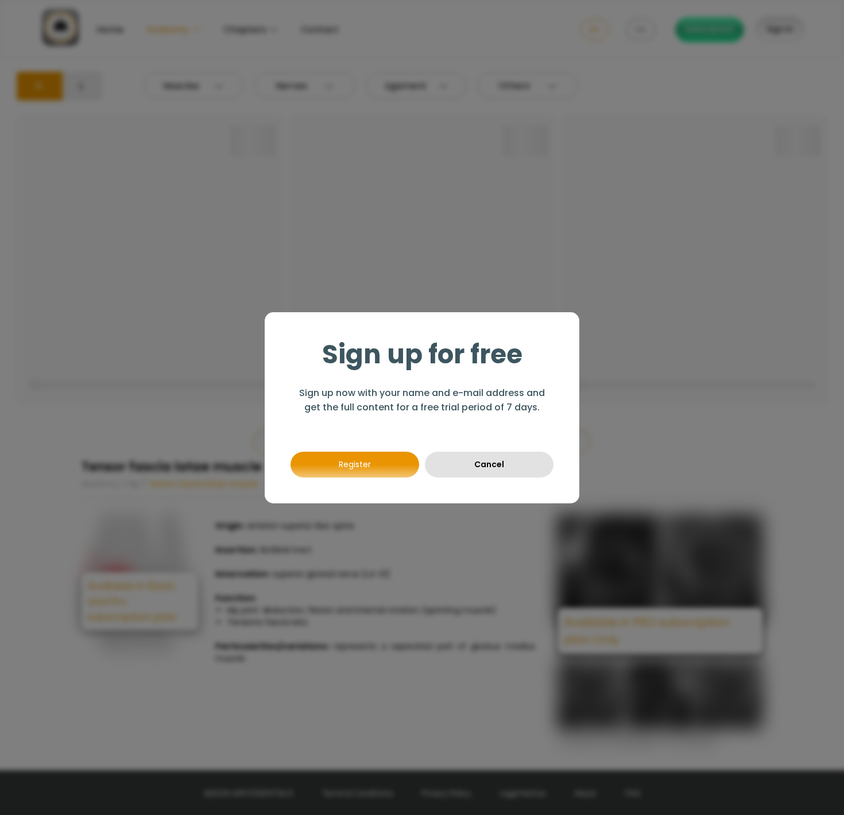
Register (355, 464)
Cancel (489, 464)
